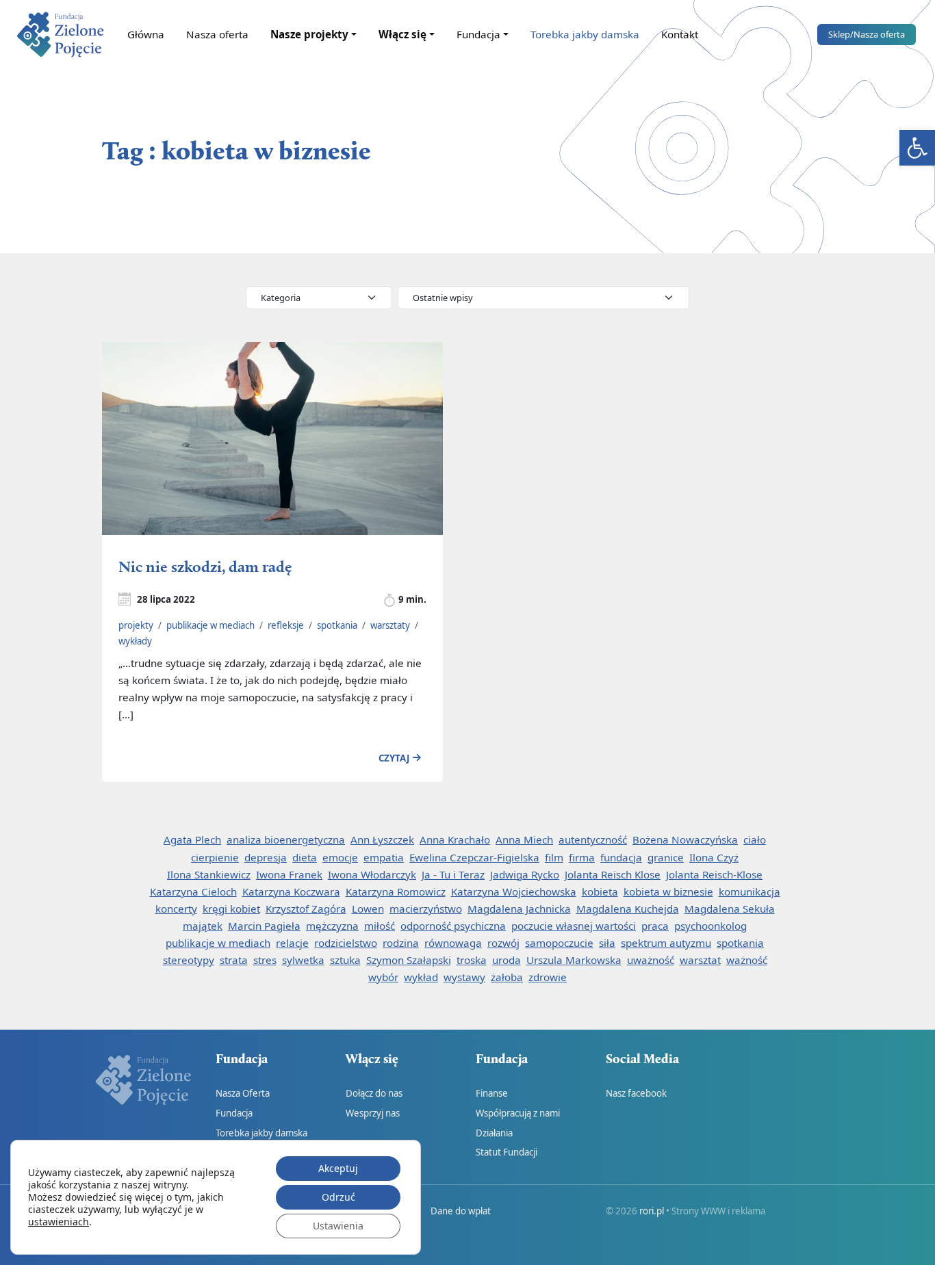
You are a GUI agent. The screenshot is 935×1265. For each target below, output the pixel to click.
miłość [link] (379, 926)
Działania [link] (494, 1133)
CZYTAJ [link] (394, 758)
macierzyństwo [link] (425, 908)
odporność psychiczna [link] (453, 926)
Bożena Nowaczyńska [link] (685, 839)
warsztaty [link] (390, 625)
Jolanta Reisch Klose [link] (613, 874)
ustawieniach (58, 1222)
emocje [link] (340, 857)
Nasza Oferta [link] (243, 1093)
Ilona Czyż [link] (714, 857)
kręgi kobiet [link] (231, 908)
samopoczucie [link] (559, 943)
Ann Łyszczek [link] (382, 839)
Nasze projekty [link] (309, 34)
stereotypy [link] (188, 960)
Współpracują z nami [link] (518, 1113)
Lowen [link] (368, 908)
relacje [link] (292, 943)
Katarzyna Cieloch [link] (193, 891)
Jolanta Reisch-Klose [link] (714, 874)
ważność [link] (746, 960)
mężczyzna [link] (332, 926)
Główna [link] (145, 34)
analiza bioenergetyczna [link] (286, 839)
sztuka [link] (345, 960)
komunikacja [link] (749, 891)
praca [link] (655, 926)
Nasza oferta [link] (217, 34)
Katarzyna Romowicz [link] (396, 891)
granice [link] (666, 857)
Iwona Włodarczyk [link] (372, 874)
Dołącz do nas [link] (374, 1093)
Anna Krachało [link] (455, 839)
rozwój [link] (503, 943)
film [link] (554, 857)
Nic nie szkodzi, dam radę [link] (205, 566)
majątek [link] (202, 926)
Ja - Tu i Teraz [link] (453, 874)
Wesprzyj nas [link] (373, 1113)
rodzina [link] (401, 943)
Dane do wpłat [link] (461, 1211)
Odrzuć (338, 1196)
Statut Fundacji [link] (506, 1152)
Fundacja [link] (478, 34)
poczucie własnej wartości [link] (573, 926)
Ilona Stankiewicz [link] (209, 874)
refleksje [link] (286, 625)
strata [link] (234, 960)
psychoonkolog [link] (710, 926)
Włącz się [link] (402, 34)
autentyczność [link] (593, 839)
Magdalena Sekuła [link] (729, 908)
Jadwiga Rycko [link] (524, 874)
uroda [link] (506, 960)
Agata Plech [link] (192, 839)
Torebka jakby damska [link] (584, 34)
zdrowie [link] (547, 977)
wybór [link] (383, 977)
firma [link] (582, 857)
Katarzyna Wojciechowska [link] (513, 891)
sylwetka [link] (303, 960)
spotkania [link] (337, 625)
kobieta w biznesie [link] (668, 891)
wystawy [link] (464, 977)
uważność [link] (650, 960)
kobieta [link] (600, 891)
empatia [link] (383, 857)
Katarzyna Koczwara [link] (291, 891)
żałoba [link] (507, 977)
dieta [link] (304, 857)
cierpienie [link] (215, 857)
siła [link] (607, 943)
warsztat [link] (700, 960)
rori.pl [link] (651, 1211)
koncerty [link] (176, 908)
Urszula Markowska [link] (574, 960)
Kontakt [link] (679, 34)
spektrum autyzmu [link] (666, 943)
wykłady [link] (135, 641)
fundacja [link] (621, 857)
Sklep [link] (866, 34)
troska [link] (472, 960)
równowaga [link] (453, 943)
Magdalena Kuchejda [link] (627, 908)
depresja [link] (265, 857)
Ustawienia (338, 1225)
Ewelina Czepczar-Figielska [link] (474, 857)
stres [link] (265, 960)
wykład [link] (421, 977)
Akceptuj (338, 1168)
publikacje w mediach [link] (210, 625)
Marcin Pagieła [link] (264, 926)
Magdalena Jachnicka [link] (519, 908)
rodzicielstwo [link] (345, 943)
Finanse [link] (492, 1093)
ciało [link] (754, 839)
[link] (917, 148)
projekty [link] (135, 625)
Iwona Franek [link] (289, 874)
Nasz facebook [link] (636, 1093)
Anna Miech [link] (524, 839)
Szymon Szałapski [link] (408, 960)
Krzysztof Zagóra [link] (306, 908)
